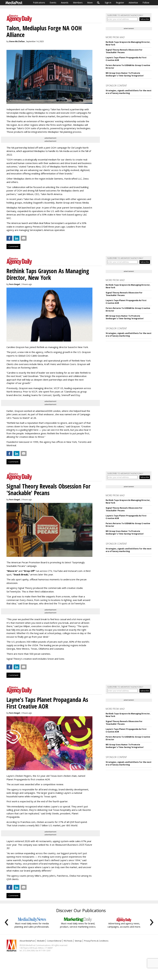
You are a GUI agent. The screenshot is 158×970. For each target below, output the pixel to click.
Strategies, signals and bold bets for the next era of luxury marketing (128, 91)
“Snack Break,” (21, 574)
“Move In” (12, 570)
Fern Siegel (14, 284)
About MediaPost (27, 940)
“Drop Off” (29, 570)
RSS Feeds (68, 940)
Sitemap (78, 940)
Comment (13, 246)
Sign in (108, 2)
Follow (146, 2)
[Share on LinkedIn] (16, 238)
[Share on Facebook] (9, 238)
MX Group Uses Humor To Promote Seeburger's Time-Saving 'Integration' (125, 74)
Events (53, 2)
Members (78, 2)
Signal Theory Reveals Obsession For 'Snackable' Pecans (124, 51)
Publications (39, 2)
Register (120, 2)
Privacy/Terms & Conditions (96, 940)
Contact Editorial (54, 940)
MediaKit (41, 940)
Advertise (133, 2)
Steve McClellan (17, 41)
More (90, 2)
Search (98, 2)
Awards (64, 2)
